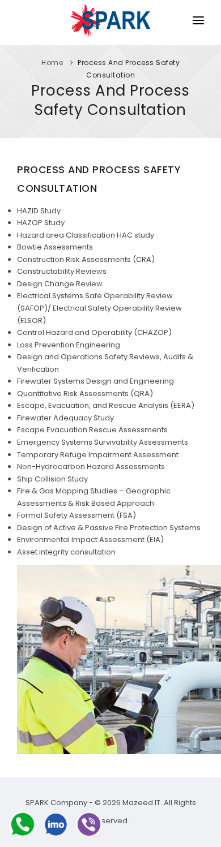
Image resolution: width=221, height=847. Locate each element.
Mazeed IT (141, 802)
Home (52, 62)
